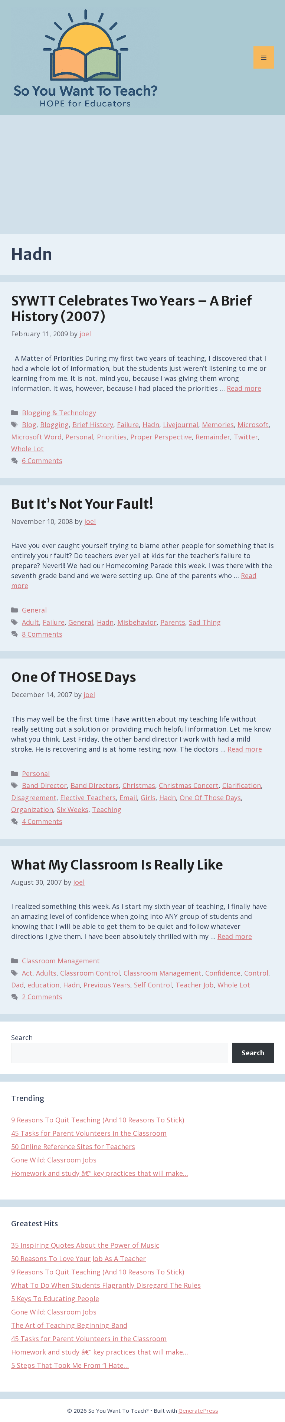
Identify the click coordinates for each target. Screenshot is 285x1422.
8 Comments (42, 634)
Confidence (222, 973)
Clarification (241, 785)
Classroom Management (61, 960)
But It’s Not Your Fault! (82, 504)
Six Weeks (72, 809)
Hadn (150, 424)
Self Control (153, 984)
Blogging (54, 424)
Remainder (213, 436)
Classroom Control (90, 973)
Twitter (246, 436)
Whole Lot (27, 448)
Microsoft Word (36, 436)
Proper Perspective (161, 436)
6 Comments (42, 460)
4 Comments (42, 821)
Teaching (106, 809)
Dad (17, 984)
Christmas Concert (189, 785)
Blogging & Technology (59, 412)
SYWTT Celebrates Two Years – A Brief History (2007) (131, 309)
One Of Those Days (210, 797)
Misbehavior (137, 622)
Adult (30, 622)
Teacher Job (195, 984)
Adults (46, 973)
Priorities (112, 436)
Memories (218, 424)
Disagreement (33, 797)
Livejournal (180, 424)
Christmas (138, 785)
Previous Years (106, 984)
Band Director (44, 785)
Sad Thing (205, 622)
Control (256, 973)
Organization (32, 809)
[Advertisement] (142, 171)
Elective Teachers (88, 797)
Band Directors (95, 785)
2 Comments (42, 996)
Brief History (92, 424)
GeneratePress (198, 1410)
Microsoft (253, 424)
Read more (244, 388)
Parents (172, 622)
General (34, 610)
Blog (29, 424)
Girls (148, 797)
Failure (128, 424)
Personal (79, 436)
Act (27, 973)
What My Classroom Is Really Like (117, 865)
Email (128, 797)
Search (22, 1037)
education (43, 984)
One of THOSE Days (73, 677)
